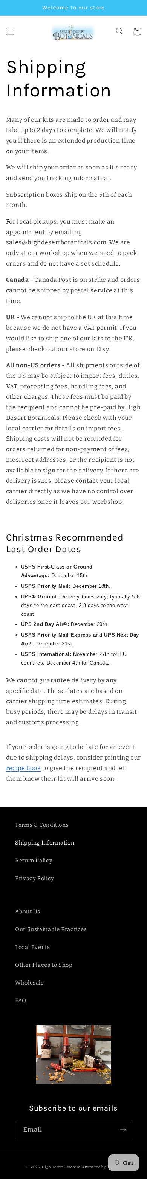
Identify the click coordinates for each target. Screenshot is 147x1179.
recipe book (23, 768)
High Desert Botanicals (63, 1167)
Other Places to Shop (44, 965)
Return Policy (33, 860)
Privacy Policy (34, 878)
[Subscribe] (123, 1130)
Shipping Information (45, 842)
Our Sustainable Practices (51, 929)
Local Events (32, 947)
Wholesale (29, 982)
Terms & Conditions (42, 825)
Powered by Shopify (102, 1167)
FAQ (20, 1000)
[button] (9, 31)
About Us (27, 911)
